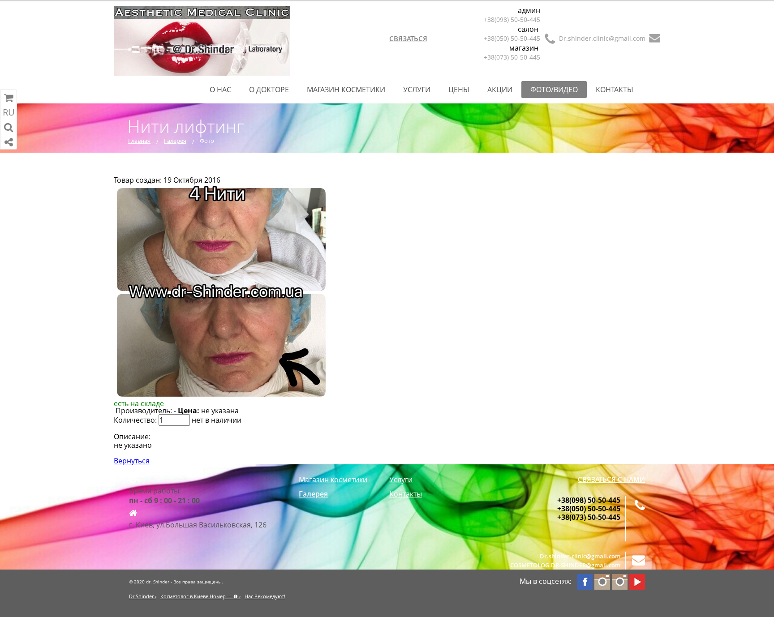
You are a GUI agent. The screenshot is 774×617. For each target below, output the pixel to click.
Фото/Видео (554, 89)
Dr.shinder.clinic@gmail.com (602, 38)
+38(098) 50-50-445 (512, 19)
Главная (139, 141)
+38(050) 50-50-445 (512, 38)
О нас (220, 89)
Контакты (614, 89)
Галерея (175, 141)
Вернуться (132, 461)
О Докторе (269, 89)
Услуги (416, 89)
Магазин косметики (346, 89)
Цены (458, 89)
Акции (499, 89)
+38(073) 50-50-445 (512, 57)
